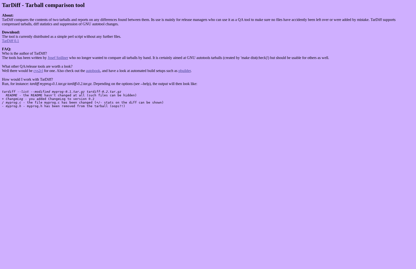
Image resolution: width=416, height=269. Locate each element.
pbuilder (184, 71)
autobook (93, 71)
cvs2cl (38, 71)
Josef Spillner (58, 58)
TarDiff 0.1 (10, 41)
